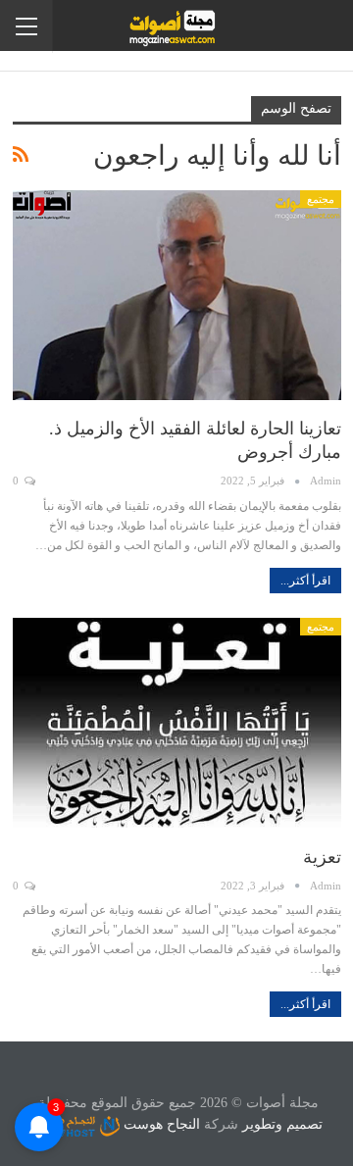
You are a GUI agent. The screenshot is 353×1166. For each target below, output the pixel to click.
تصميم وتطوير (282, 1124)
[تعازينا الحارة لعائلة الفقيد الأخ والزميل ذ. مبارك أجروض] (177, 295)
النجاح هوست (160, 1124)
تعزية (322, 857)
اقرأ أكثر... (305, 580)
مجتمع (320, 199)
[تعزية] (177, 723)
